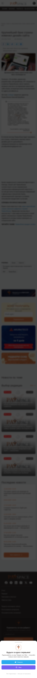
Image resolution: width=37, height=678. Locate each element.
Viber (20, 667)
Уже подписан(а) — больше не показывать (18, 673)
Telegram (20, 662)
